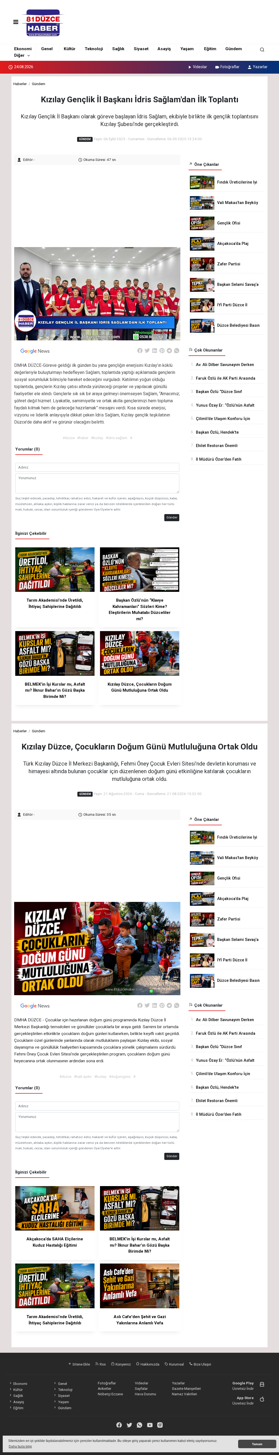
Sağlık (118, 48)
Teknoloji (94, 48)
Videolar (200, 67)
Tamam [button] (257, 1444)
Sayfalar (141, 1388)
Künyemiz (123, 1364)
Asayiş (164, 48)
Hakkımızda (149, 1364)
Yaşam (187, 48)
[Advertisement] (102, 203)
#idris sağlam (116, 438)
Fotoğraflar (229, 67)
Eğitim (210, 48)
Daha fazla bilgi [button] (20, 1446)
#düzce (69, 438)
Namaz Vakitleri (184, 1394)
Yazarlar (260, 67)
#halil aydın (83, 1076)
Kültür (69, 48)
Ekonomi (23, 48)
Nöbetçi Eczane (110, 1394)
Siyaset (141, 48)
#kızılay (97, 438)
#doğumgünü (120, 1076)
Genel (47, 48)
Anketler (104, 1388)
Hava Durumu (145, 1394)
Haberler (20, 84)
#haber (82, 438)
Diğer (19, 55)
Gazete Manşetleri (186, 1388)
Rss (102, 1364)
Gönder (171, 517)
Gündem (233, 48)
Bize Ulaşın (202, 1364)
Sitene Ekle (81, 1364)
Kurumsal (176, 1364)
